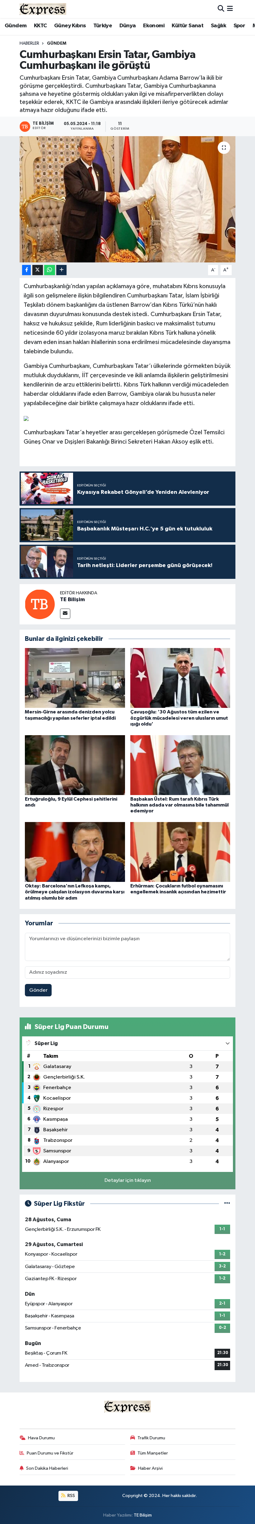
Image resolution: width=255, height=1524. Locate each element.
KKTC (40, 26)
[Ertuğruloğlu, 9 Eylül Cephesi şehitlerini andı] (75, 764)
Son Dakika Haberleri (47, 1468)
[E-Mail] (65, 614)
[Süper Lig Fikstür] (227, 1203)
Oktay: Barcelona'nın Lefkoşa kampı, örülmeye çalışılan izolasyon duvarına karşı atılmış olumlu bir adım (74, 891)
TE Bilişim (72, 599)
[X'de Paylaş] (37, 270)
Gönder (38, 990)
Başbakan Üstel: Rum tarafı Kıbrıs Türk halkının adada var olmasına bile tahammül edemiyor (179, 805)
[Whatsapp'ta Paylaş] (49, 270)
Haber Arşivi (150, 1468)
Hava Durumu (41, 1438)
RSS (71, 1495)
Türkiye (102, 26)
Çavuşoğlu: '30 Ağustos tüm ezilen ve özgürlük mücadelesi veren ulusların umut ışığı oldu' (179, 717)
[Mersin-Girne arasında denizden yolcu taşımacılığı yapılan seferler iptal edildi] (75, 678)
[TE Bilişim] (40, 604)
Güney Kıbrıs (70, 26)
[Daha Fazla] (61, 270)
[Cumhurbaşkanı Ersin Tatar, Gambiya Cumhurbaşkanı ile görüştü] (128, 199)
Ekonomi (154, 26)
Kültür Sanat (187, 26)
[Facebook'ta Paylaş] (26, 270)
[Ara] (221, 8)
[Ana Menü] (230, 8)
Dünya (127, 26)
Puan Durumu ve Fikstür (50, 1453)
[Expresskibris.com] (43, 8)
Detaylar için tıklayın (127, 1180)
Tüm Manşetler (152, 1453)
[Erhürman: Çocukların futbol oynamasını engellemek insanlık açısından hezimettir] (180, 851)
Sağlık (218, 26)
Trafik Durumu (151, 1438)
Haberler (29, 43)
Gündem (15, 26)
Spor (239, 26)
